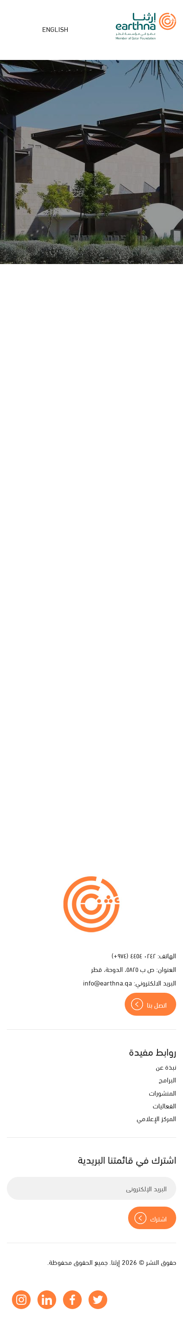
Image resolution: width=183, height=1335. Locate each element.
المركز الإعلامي (156, 1118)
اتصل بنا (157, 1004)
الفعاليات (164, 1105)
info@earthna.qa (107, 982)
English (55, 29)
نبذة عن (166, 1066)
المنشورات (162, 1092)
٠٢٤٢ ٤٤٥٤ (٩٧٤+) (134, 955)
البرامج (167, 1079)
